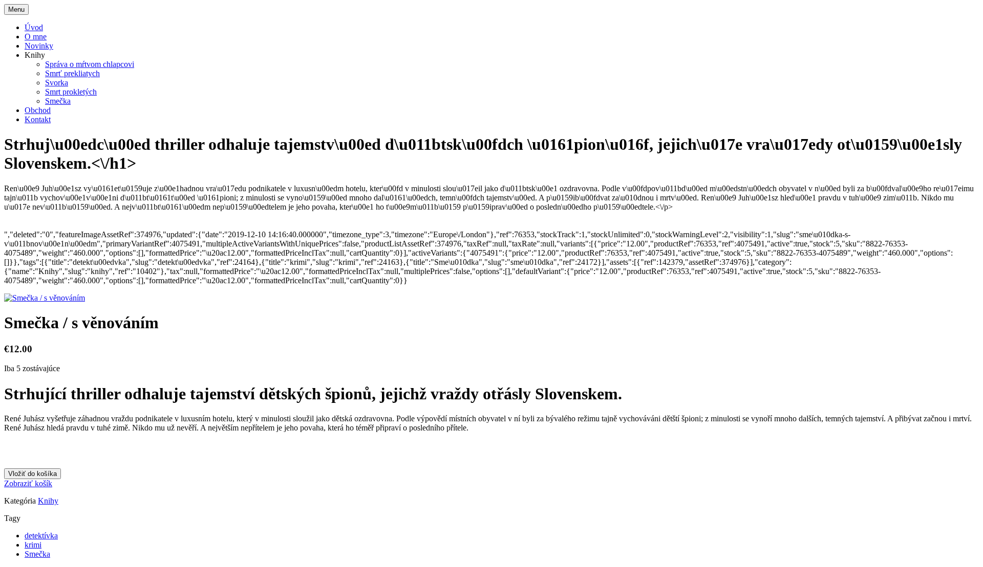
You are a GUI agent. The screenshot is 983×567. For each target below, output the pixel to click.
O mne (36, 36)
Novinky (39, 45)
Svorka (56, 82)
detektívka (41, 535)
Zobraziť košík (28, 483)
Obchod (38, 110)
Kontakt (38, 119)
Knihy (48, 500)
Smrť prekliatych (72, 73)
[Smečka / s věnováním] (44, 297)
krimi (33, 544)
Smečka (58, 101)
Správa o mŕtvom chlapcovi (89, 64)
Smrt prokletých (71, 91)
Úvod (34, 27)
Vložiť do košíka (32, 474)
